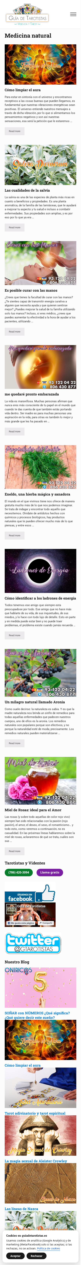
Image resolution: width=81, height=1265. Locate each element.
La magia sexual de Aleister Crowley (36, 1161)
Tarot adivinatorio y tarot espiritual (35, 1113)
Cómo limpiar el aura (23, 90)
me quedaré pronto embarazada (32, 394)
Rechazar (36, 1256)
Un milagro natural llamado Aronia (35, 702)
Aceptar (15, 1256)
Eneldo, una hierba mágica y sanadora (37, 494)
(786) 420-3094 (18, 872)
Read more (16, 132)
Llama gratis (49, 872)
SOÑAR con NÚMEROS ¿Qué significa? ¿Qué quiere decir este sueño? (37, 1015)
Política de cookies (48, 1248)
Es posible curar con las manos (31, 290)
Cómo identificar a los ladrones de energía (40, 598)
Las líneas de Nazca (21, 1208)
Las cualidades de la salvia (28, 190)
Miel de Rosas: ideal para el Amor (33, 810)
